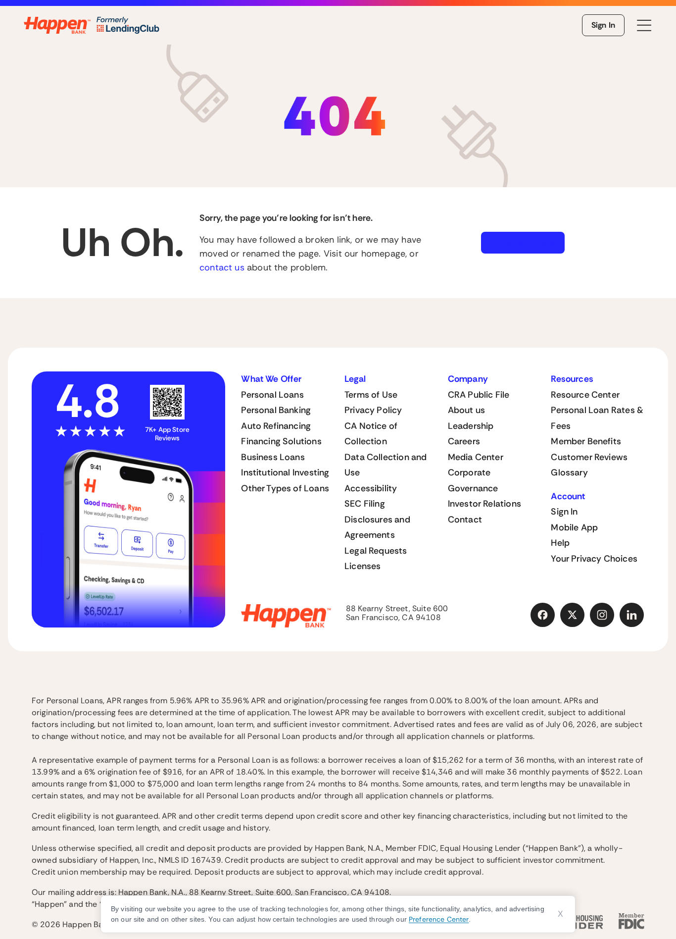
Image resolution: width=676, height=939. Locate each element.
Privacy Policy (373, 410)
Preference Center (439, 919)
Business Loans (273, 457)
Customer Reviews (589, 457)
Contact (465, 519)
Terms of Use (370, 395)
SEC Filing (364, 504)
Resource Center (585, 395)
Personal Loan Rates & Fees (597, 418)
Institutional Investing (285, 472)
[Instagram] (602, 615)
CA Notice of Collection (370, 434)
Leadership (471, 426)
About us (466, 410)
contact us (221, 267)
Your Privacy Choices (594, 559)
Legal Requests (375, 551)
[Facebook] (543, 615)
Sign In (603, 25)
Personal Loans (272, 395)
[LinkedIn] (632, 615)
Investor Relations (484, 504)
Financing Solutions (281, 441)
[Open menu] (644, 25)
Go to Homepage (523, 242)
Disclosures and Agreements (377, 527)
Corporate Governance (473, 480)
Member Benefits (586, 441)
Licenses (362, 566)
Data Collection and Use (385, 465)
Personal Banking (276, 410)
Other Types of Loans (285, 488)
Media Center (475, 457)
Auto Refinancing (276, 426)
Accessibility (370, 488)
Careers (464, 441)
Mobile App (574, 527)
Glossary (569, 472)
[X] (572, 615)
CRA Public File (479, 395)
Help (560, 543)
